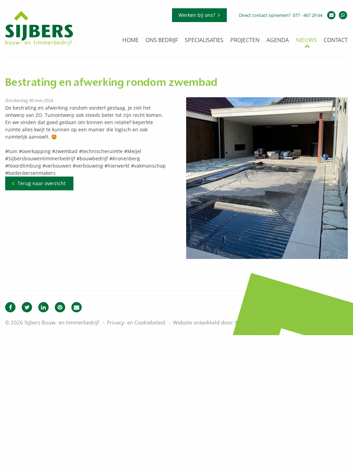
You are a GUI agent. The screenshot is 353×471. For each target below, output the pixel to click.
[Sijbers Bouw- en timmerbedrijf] (39, 44)
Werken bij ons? (197, 15)
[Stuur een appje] (343, 15)
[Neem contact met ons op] (76, 307)
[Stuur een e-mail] (331, 15)
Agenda (277, 40)
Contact (336, 40)
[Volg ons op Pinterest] (60, 307)
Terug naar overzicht (41, 183)
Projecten (245, 40)
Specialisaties (204, 40)
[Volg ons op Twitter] (27, 307)
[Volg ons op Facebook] (10, 307)
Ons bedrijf (161, 40)
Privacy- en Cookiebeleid (136, 322)
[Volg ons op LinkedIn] (43, 307)
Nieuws (306, 40)
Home (130, 40)
